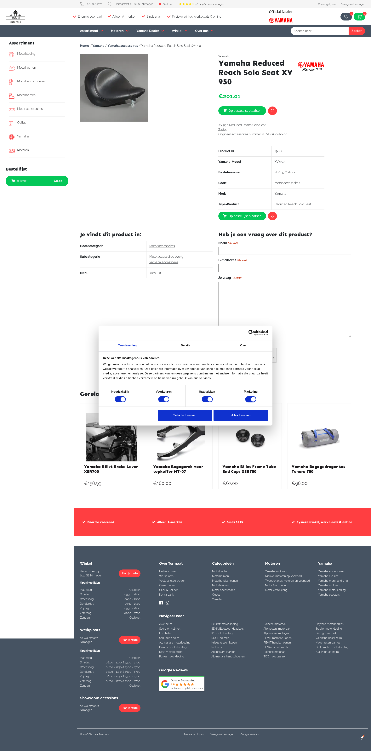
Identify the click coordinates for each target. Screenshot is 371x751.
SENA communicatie (276, 647)
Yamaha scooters (329, 594)
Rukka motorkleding (171, 656)
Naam (227, 243)
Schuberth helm (169, 637)
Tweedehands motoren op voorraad (287, 580)
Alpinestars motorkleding (175, 642)
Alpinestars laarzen (223, 651)
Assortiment (89, 31)
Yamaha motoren (276, 571)
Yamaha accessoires (123, 46)
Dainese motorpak (275, 624)
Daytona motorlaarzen (330, 624)
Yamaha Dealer (148, 31)
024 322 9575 (94, 4)
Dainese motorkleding (173, 647)
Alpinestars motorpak (277, 628)
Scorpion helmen (169, 628)
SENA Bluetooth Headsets (227, 628)
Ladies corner (167, 571)
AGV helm (165, 624)
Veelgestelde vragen (353, 4)
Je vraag (229, 278)
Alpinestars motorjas (276, 633)
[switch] (163, 399)
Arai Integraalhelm (327, 651)
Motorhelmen (26, 67)
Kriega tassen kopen (224, 642)
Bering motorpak (326, 633)
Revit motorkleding (171, 651)
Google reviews (250, 734)
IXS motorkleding (222, 633)
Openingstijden (326, 4)
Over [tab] (243, 345)
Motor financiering (276, 585)
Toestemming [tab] (127, 345)
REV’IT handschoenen (277, 642)
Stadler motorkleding (329, 628)
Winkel (177, 31)
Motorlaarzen (26, 95)
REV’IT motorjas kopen (278, 637)
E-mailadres (232, 260)
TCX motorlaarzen (275, 656)
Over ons (202, 31)
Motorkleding (26, 53)
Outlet (21, 122)
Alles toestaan (240, 415)
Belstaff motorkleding (224, 624)
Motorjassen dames (328, 642)
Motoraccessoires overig (166, 256)
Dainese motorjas (274, 651)
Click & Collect (168, 590)
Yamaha (23, 136)
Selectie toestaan (184, 415)
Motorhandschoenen (31, 81)
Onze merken (167, 585)
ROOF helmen (220, 637)
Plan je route (130, 573)
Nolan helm (218, 647)
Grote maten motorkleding (332, 647)
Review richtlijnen (194, 734)
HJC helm (165, 633)
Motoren (117, 31)
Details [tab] (185, 345)
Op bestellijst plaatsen (245, 111)
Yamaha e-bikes (328, 576)
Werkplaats (166, 576)
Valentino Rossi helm (329, 637)
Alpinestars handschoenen (228, 656)
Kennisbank (166, 594)
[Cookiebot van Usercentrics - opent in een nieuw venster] (251, 333)
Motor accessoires (30, 109)
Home (84, 46)
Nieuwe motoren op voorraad (283, 576)
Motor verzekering (276, 590)
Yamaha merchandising (333, 580)
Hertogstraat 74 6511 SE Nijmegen (134, 4)
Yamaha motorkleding (332, 590)
